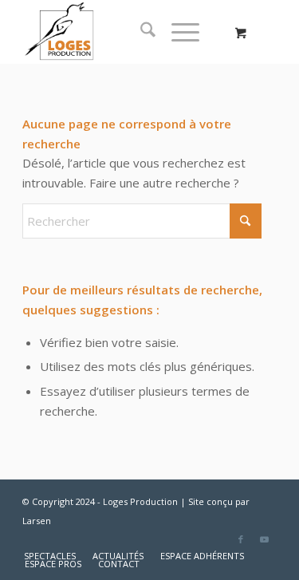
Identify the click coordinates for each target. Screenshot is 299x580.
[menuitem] (139, 32)
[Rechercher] (139, 32)
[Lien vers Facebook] (241, 539)
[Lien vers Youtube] (265, 539)
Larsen (36, 521)
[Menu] (177, 32)
